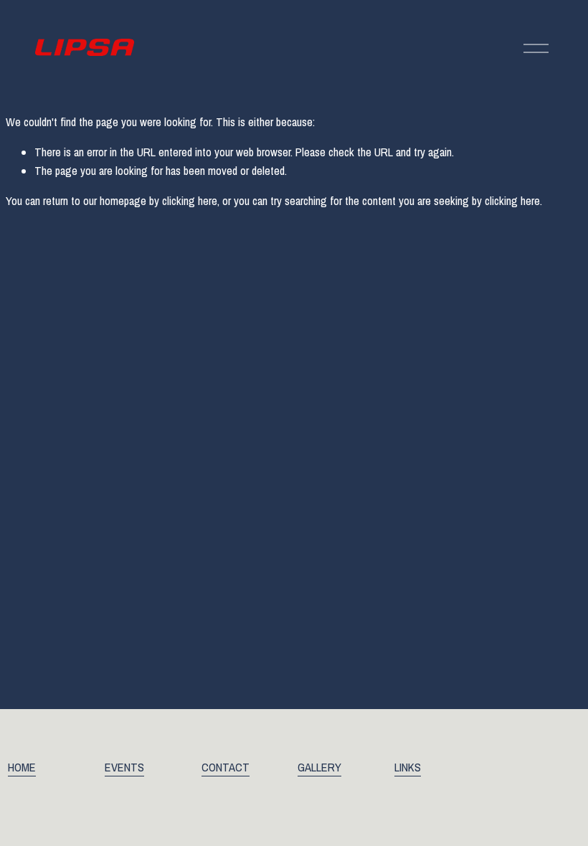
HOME (22, 767)
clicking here (189, 201)
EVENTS (124, 767)
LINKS (407, 767)
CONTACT (225, 767)
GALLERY (319, 767)
